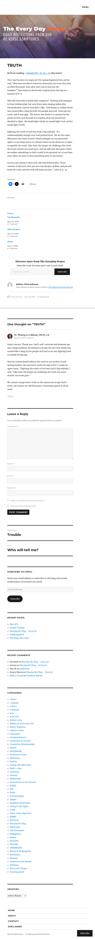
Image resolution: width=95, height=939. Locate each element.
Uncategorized (43, 297)
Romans (14, 858)
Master (10, 242)
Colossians (15, 734)
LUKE (12, 810)
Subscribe (62, 271)
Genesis (13, 775)
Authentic (25, 668)
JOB (11, 789)
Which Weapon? (13, 229)
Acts (12, 713)
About (12, 916)
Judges (13, 799)
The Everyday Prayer (15, 934)
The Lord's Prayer (18, 868)
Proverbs (14, 841)
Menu (85, 7)
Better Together (18, 727)
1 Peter (13, 699)
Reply (10, 396)
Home (11, 910)
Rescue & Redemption (20, 851)
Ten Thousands (13, 217)
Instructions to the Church (23, 782)
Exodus (13, 761)
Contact (13, 921)
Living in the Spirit (19, 806)
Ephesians (15, 758)
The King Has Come (19, 638)
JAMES (13, 785)
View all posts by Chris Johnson (60, 287)
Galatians (14, 772)
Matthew (14, 820)
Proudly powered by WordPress (37, 934)
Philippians (15, 834)
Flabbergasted (17, 634)
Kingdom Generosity (20, 803)
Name (10, 464)
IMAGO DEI (15, 778)
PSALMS (14, 844)
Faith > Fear (16, 768)
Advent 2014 (16, 720)
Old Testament (17, 830)
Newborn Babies (34, 675)
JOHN (12, 792)
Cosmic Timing (17, 627)
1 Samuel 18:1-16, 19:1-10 (38, 73)
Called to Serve (17, 730)
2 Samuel (14, 709)
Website (11, 488)
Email (11, 476)
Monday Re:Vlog (18, 823)
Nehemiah (15, 827)
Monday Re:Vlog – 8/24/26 (23, 631)
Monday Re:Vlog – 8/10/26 (39, 672)
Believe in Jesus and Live (22, 723)
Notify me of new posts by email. (23, 506)
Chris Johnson (16, 297)
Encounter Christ (18, 754)
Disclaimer (15, 926)
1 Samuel (14, 703)
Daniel (13, 747)
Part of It (14, 624)
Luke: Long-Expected (20, 813)
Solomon (14, 865)
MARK (13, 816)
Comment (13, 427)
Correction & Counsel (20, 741)
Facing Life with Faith (20, 765)
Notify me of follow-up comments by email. (27, 501)
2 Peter (13, 706)
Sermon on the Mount (21, 861)
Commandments (18, 737)
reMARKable (16, 847)
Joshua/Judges (17, 796)
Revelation (15, 854)
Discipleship (16, 751)
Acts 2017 (14, 716)
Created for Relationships (22, 744)
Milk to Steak (16, 675)
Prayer (13, 837)
